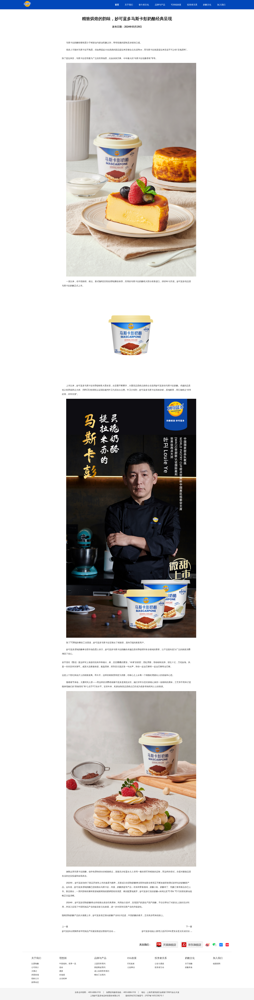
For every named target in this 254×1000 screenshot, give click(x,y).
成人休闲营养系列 (101, 971)
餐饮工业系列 (99, 974)
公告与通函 (159, 963)
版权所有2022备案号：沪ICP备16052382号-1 (145, 995)
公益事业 (131, 967)
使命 (61, 967)
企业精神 (63, 978)
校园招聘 (216, 963)
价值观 (62, 974)
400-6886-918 (94, 992)
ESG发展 (130, 963)
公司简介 (35, 967)
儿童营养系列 (99, 963)
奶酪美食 (188, 967)
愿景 (61, 971)
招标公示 (35, 978)
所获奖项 (35, 974)
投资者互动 (159, 967)
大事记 (34, 971)
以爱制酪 (35, 963)
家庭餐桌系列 (99, 967)
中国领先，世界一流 (67, 963)
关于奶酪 (188, 963)
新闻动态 (35, 982)
